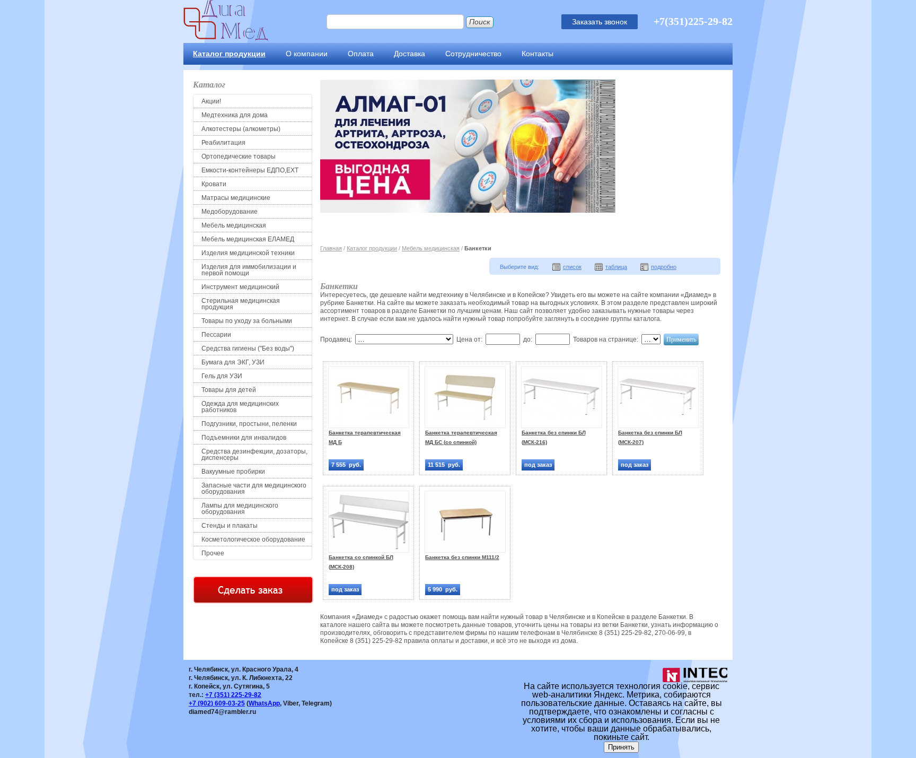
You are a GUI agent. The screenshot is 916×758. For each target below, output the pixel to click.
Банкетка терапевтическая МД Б (365, 437)
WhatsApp (264, 703)
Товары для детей (228, 390)
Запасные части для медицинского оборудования (253, 488)
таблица (616, 267)
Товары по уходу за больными (246, 321)
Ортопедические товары (238, 156)
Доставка (409, 53)
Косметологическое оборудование (253, 539)
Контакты (537, 53)
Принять (621, 747)
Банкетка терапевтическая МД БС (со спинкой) (461, 437)
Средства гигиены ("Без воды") (247, 348)
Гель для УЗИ (221, 376)
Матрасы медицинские (235, 198)
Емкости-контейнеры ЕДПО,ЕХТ (249, 170)
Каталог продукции (229, 53)
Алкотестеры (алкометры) (240, 129)
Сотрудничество (473, 53)
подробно (663, 267)
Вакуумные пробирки (233, 471)
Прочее (212, 553)
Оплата (361, 53)
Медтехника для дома (234, 115)
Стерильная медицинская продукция (240, 304)
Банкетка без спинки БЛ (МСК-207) (650, 437)
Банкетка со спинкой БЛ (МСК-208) (361, 562)
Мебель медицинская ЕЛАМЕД (247, 239)
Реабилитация (223, 143)
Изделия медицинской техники (248, 253)
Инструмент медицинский (240, 287)
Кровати (213, 184)
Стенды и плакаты (229, 525)
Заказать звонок (599, 22)
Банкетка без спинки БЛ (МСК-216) (554, 437)
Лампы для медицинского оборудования (239, 508)
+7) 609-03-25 (217, 703)
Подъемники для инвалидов (243, 437)
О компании (307, 53)
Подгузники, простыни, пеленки (249, 424)
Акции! (211, 101)
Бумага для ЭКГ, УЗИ (233, 362)
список (572, 267)
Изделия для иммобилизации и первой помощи (248, 270)
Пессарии (216, 335)
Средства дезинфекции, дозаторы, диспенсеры (254, 454)
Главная (331, 248)
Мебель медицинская (233, 225)
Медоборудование (229, 211)
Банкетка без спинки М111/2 (462, 557)
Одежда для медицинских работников (240, 406)
